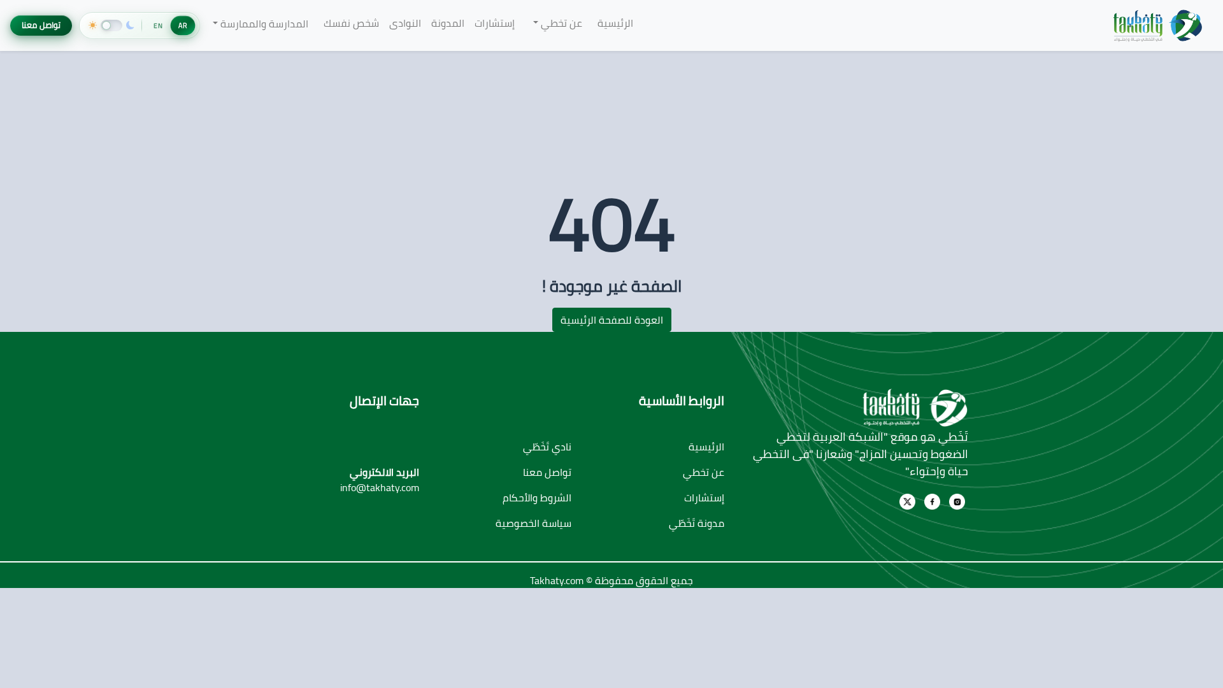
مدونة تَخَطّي (696, 523)
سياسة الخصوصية (533, 523)
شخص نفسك (351, 22)
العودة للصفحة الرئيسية (612, 319)
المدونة (447, 22)
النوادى (405, 22)
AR (182, 25)
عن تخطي (703, 472)
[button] (556, 23)
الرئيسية (615, 22)
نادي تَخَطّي (547, 446)
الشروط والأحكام (537, 497)
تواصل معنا (41, 24)
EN (158, 25)
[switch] (112, 25)
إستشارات (495, 22)
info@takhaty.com (379, 487)
